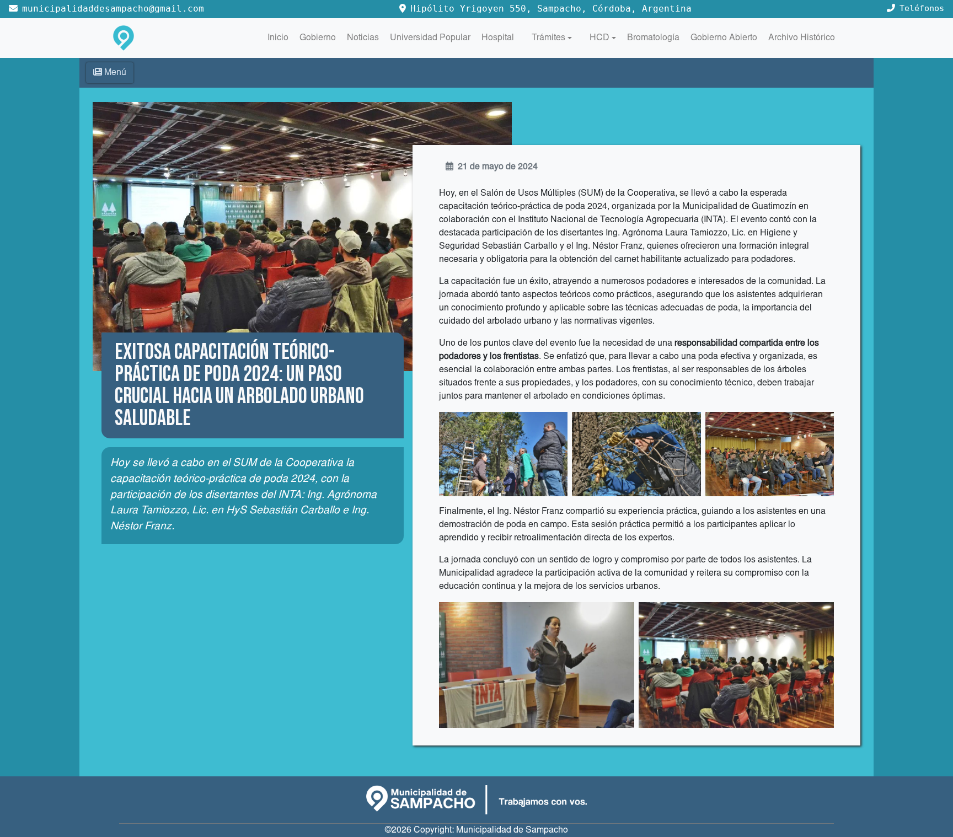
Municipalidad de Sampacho (512, 830)
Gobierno (317, 38)
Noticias (363, 38)
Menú (115, 72)
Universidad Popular (430, 38)
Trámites (548, 38)
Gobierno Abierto (723, 38)
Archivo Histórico (801, 38)
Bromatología (653, 38)
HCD (599, 38)
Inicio (277, 38)
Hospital (497, 38)
